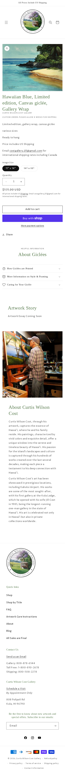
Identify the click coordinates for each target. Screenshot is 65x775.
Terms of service (33, 763)
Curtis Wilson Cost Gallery (28, 758)
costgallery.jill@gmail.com (26, 150)
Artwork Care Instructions (21, 616)
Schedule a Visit (16, 688)
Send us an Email (16, 656)
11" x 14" (11, 168)
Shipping (24, 194)
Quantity (7, 175)
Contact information (34, 768)
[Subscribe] (55, 726)
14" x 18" (31, 169)
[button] (6, 22)
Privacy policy (16, 763)
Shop (9, 595)
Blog (8, 630)
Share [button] (9, 234)
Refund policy (50, 758)
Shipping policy (51, 763)
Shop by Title (14, 602)
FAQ (8, 609)
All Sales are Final (16, 638)
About (10, 623)
